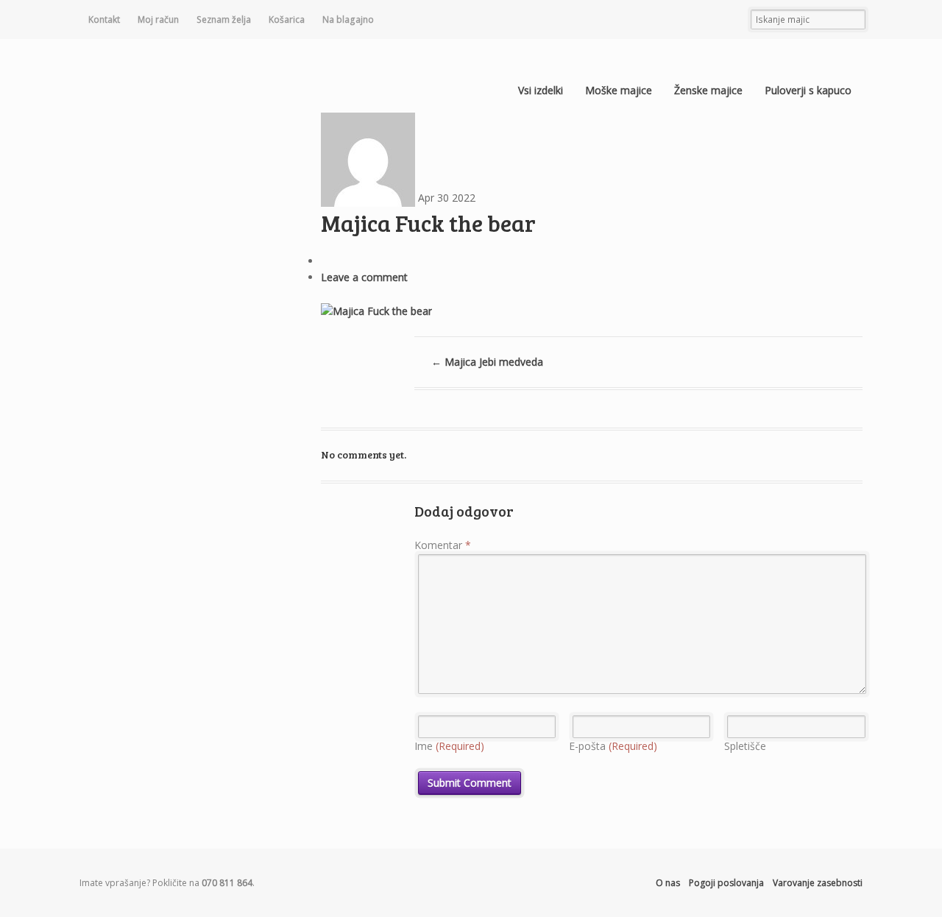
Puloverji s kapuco (808, 90)
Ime (449, 746)
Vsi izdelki (540, 90)
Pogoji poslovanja (726, 883)
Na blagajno (348, 19)
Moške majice (618, 90)
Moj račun (158, 19)
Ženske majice (708, 90)
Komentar (442, 545)
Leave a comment (364, 277)
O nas (668, 883)
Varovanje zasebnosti (818, 883)
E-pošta (613, 746)
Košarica (287, 19)
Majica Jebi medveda (487, 362)
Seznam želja (223, 19)
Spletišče (745, 746)
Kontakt (104, 19)
